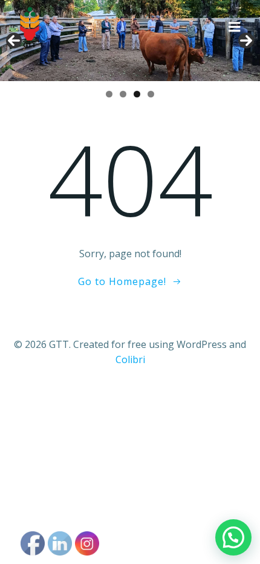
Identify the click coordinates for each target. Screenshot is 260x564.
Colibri (130, 359)
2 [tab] (123, 94)
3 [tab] (137, 94)
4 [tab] (151, 94)
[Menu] (234, 27)
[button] (233, 537)
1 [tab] (109, 94)
